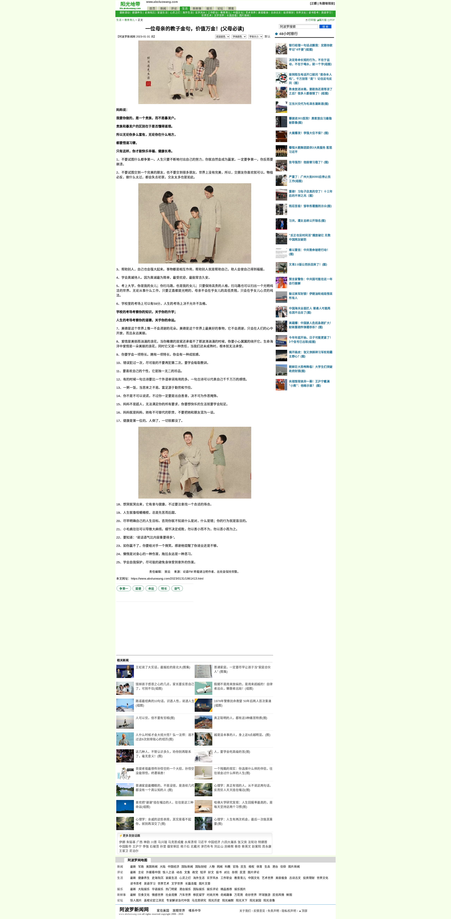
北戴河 (195, 846)
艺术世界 (251, 12)
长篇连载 (232, 15)
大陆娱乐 (144, 889)
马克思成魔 (176, 842)
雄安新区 (173, 846)
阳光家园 (255, 900)
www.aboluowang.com (162, 1)
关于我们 (245, 910)
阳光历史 (214, 900)
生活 (185, 8)
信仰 (283, 866)
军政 (141, 866)
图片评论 (253, 872)
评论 (174, 8)
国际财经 (201, 866)
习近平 (202, 842)
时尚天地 (212, 894)
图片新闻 (244, 15)
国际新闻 (187, 866)
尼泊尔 (134, 851)
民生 (243, 866)
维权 (251, 866)
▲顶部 (303, 910)
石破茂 (154, 846)
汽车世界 (185, 894)
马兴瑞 (162, 842)
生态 (267, 866)
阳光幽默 (228, 900)
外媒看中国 (153, 872)
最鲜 (133, 894)
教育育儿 (225, 12)
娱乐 (209, 8)
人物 (212, 866)
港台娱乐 (185, 889)
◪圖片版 (322, 20)
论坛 (220, 8)
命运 (151, 588)
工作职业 (213, 12)
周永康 (266, 846)
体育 (259, 866)
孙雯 (163, 846)
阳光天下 (242, 900)
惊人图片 (136, 900)
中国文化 (238, 12)
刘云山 (219, 846)
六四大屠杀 (229, 842)
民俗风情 (278, 894)
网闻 (220, 866)
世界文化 (301, 12)
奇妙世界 (251, 894)
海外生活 (188, 12)
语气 (177, 588)
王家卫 (123, 851)
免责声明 (273, 910)
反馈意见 (259, 910)
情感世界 (157, 894)
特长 (164, 588)
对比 (227, 872)
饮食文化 (144, 894)
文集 (187, 872)
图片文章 (205, 883)
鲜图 (289, 894)
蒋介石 (185, 846)
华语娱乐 (157, 889)
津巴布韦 (207, 846)
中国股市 (125, 846)
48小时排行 (288, 34)
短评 (203, 872)
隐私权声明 (289, 910)
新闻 (163, 8)
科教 (228, 866)
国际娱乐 (199, 889)
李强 (146, 846)
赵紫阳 (256, 846)
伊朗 (122, 842)
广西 (140, 842)
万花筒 (238, 894)
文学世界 (219, 15)
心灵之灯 (175, 12)
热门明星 (171, 889)
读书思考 (313, 12)
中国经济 (214, 842)
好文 (211, 872)
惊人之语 (168, 872)
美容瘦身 (263, 12)
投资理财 (288, 12)
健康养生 (137, 12)
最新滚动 (125, 12)
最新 (133, 866)
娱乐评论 (212, 889)
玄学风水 (200, 12)
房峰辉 (229, 846)
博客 (231, 8)
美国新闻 (152, 866)
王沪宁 (137, 846)
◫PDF (331, 20)
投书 (219, 872)
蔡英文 (246, 846)
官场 (236, 866)
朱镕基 (131, 842)
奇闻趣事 (226, 894)
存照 (235, 872)
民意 (243, 872)
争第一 (123, 588)
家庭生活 (162, 12)
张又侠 (242, 842)
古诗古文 (276, 12)
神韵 (147, 842)
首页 (152, 8)
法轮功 (252, 842)
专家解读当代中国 (178, 900)
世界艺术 (206, 15)
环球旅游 (264, 894)
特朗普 (262, 842)
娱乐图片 (240, 889)
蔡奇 (238, 846)
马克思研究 (199, 900)
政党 (195, 872)
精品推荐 (226, 889)
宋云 (168, 571)
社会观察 (171, 894)
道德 (138, 588)
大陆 (163, 866)
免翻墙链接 (326, 3)
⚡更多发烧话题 (129, 835)
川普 (154, 842)
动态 (179, 872)
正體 (314, 3)
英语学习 (326, 12)
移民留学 (199, 894)
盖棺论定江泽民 (154, 900)
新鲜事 (197, 8)
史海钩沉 (150, 12)
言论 (141, 872)
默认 (267, 36)
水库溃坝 (190, 842)
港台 (275, 866)
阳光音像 (269, 900)
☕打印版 (310, 20)
